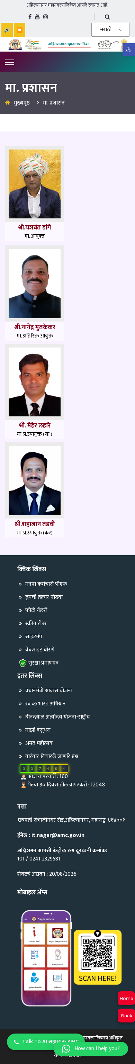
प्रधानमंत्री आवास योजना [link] (48, 690)
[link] (129, 49)
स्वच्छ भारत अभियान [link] (45, 704)
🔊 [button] (7, 30)
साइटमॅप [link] (33, 636)
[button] (91, 1049)
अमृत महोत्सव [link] (39, 743)
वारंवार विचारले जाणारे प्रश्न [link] (51, 756)
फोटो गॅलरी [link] (36, 610)
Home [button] (126, 998)
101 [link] (21, 859)
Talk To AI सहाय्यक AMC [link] (50, 1041)
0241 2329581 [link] (44, 859)
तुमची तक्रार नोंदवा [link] (44, 597)
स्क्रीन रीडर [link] (36, 623)
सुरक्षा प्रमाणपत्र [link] (43, 662)
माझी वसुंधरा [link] (38, 730)
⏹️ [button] (19, 30)
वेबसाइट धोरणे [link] (39, 650)
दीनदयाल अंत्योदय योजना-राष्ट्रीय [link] (57, 717)
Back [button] (126, 1015)
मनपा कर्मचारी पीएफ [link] (46, 584)
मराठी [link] (106, 29)
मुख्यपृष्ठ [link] (22, 103)
